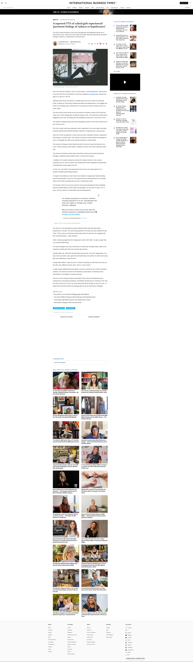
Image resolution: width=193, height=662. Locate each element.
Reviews (129, 7)
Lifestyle (122, 7)
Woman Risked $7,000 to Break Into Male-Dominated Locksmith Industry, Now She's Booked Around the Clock (65, 540)
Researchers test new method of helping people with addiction (71, 294)
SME (93, 7)
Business (87, 7)
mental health (67, 165)
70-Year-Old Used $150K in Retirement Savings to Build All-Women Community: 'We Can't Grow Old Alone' (65, 392)
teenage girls (94, 94)
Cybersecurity (71, 639)
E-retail (69, 627)
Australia (108, 627)
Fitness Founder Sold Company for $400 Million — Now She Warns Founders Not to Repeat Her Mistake (93, 516)
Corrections (89, 639)
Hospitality (70, 630)
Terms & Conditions (91, 632)
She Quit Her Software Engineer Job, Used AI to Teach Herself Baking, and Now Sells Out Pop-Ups (65, 590)
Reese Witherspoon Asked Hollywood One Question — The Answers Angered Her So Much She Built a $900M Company (65, 491)
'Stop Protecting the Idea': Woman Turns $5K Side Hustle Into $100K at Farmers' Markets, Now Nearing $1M (65, 466)
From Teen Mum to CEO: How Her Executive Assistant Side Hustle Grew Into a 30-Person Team (94, 614)
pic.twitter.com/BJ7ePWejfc (71, 214)
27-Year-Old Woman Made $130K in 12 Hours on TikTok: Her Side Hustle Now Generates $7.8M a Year (94, 466)
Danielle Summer (64, 41)
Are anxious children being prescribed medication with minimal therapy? (75, 297)
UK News (74, 7)
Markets (81, 7)
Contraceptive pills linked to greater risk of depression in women (72, 300)
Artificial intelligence (72, 642)
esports (69, 646)
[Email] (103, 43)
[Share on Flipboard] (97, 43)
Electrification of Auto (72, 634)
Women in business (72, 644)
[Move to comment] (106, 43)
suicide (82, 115)
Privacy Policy (90, 634)
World (68, 7)
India (107, 630)
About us (89, 627)
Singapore (108, 632)
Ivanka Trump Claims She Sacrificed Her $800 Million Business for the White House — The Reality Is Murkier (94, 417)
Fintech (69, 651)
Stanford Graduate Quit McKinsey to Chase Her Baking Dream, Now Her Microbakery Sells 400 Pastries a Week (93, 565)
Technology (50, 642)
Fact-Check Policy (91, 644)
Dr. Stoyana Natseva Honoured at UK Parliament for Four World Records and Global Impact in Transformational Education (122, 111)
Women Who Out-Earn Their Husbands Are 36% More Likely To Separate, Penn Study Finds (93, 491)
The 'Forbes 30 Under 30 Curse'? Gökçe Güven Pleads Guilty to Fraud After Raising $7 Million (94, 540)
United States (109, 637)
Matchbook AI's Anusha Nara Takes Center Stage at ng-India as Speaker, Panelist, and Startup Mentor (122, 130)
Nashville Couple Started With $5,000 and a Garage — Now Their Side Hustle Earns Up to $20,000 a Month (94, 442)
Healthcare (70, 632)
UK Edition (187, 7)
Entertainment (114, 7)
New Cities (70, 649)
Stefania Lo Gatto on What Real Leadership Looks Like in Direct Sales (122, 120)
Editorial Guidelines (94, 316)
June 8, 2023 (83, 218)
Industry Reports (71, 654)
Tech (107, 7)
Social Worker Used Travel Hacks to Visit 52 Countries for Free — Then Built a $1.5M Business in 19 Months (65, 516)
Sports (49, 649)
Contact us (89, 630)
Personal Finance (100, 7)
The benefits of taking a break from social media (67, 302)
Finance (69, 637)
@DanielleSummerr (76, 41)
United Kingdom (109, 634)
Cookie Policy (90, 637)
